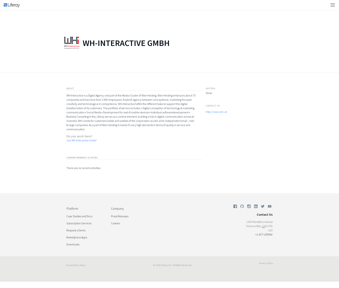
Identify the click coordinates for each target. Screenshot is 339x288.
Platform (72, 208)
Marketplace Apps (76, 237)
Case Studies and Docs (79, 216)
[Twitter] (263, 207)
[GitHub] (242, 207)
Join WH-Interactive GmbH (81, 140)
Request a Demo (76, 230)
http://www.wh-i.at (216, 112)
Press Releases (119, 216)
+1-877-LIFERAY (264, 234)
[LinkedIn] (256, 207)
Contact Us (265, 214)
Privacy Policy (266, 263)
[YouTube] (268, 207)
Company (117, 208)
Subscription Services (78, 223)
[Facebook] (235, 207)
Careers (115, 223)
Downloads (72, 244)
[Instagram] (249, 207)
